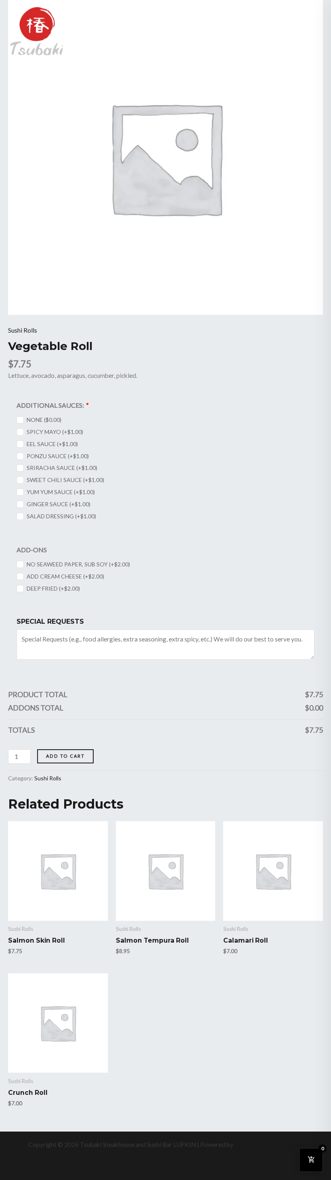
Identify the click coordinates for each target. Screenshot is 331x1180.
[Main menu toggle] (314, 31)
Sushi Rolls (22, 330)
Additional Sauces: (52, 405)
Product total (37, 694)
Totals (21, 729)
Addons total (35, 707)
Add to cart (65, 756)
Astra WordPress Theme (269, 1144)
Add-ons (32, 549)
